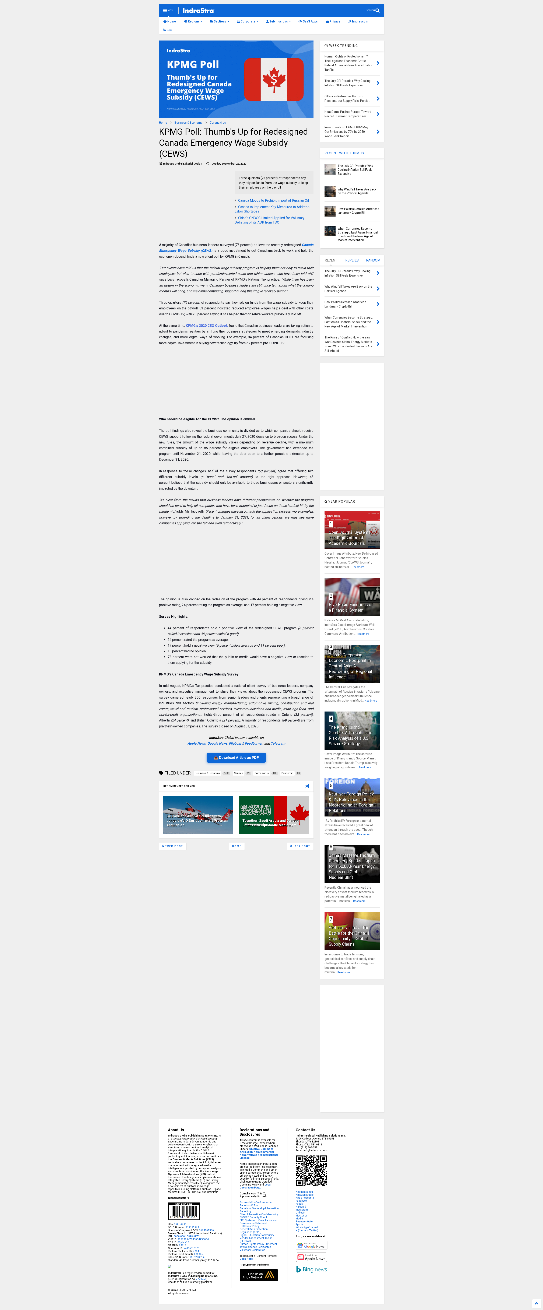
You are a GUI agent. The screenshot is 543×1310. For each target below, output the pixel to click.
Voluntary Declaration (252, 1249)
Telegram (278, 743)
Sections (219, 21)
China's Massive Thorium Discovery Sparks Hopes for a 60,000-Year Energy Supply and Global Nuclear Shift (352, 866)
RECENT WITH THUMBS (344, 153)
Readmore (358, 567)
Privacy (334, 21)
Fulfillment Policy (249, 1226)
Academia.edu (304, 1191)
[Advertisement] (194, 201)
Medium (300, 1218)
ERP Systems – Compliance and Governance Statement (258, 1222)
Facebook (301, 1200)
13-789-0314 (197, 1257)
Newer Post (172, 846)
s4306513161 (191, 1248)
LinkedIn (300, 1212)
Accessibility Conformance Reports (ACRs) (256, 1204)
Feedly (299, 1203)
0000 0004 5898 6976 (186, 1236)
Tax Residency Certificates (255, 1247)
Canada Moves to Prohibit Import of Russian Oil (273, 201)
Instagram (302, 1209)
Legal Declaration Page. (255, 1186)
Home (171, 21)
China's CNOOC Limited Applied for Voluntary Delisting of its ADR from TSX (270, 220)
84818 (182, 1245)
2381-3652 (180, 1224)
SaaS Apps (310, 21)
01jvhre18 (183, 1242)
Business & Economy (188, 122)
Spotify (300, 1224)
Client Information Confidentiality (259, 1214)
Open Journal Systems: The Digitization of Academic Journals (350, 538)
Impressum (359, 21)
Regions (193, 21)
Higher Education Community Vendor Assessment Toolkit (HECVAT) (257, 1238)
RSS (169, 30)
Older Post (300, 846)
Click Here (246, 1258)
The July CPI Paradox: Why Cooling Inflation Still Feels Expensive (355, 169)
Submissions (278, 21)
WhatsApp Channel (307, 1227)
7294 (195, 1251)
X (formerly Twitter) (307, 1230)
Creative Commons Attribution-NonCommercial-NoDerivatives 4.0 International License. (259, 1153)
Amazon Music (304, 1194)
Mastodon (302, 1215)
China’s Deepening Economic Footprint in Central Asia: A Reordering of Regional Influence (350, 665)
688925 (198, 1254)
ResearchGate (304, 1221)
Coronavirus (218, 122)
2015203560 (206, 1230)
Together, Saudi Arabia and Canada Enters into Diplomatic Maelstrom (270, 823)
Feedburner (253, 743)
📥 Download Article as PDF (236, 757)
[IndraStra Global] (199, 11)
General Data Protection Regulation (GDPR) (254, 1231)
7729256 (201, 1279)
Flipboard (236, 743)
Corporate (247, 21)
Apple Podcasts (305, 1197)
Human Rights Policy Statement (258, 1244)
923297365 (192, 1227)
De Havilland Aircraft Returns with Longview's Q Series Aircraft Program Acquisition (197, 820)
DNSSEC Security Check (253, 1217)
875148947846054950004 (193, 1239)
